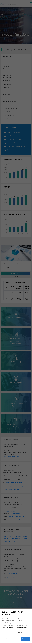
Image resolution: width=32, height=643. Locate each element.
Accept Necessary (11, 639)
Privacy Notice (7, 628)
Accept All (25, 639)
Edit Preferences (23, 633)
